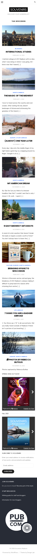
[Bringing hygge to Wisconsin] (18, 252)
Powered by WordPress (10, 553)
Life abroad (18, 310)
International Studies (18, 51)
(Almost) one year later (18, 140)
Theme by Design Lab (27, 553)
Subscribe (8, 471)
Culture (9, 265)
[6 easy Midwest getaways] (18, 210)
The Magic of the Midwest (18, 95)
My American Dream (18, 183)
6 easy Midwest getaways (18, 225)
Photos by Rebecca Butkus (20, 361)
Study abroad (21, 138)
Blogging (18, 49)
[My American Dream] (18, 167)
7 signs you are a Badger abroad (18, 314)
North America (18, 92)
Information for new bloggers (11, 500)
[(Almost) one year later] (18, 124)
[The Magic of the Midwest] (18, 79)
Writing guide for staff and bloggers (14, 495)
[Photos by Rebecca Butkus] (18, 343)
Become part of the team (25, 486)
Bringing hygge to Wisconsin (18, 269)
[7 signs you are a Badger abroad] (18, 298)
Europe (13, 138)
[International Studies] (18, 35)
